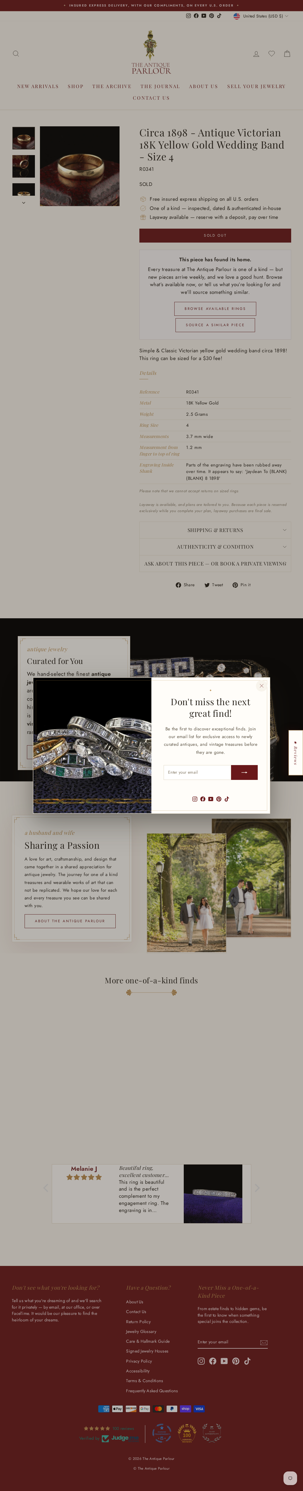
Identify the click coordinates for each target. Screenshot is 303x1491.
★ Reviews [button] (296, 752)
